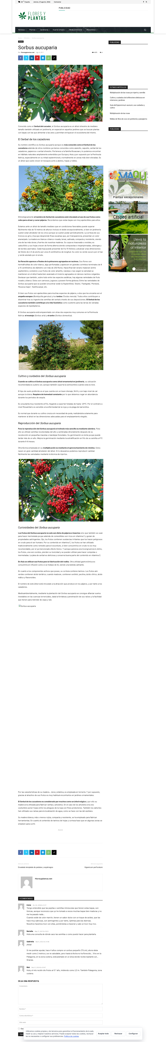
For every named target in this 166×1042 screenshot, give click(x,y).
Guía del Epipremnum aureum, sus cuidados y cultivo (127, 106)
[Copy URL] (54, 57)
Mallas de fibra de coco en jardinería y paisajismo (128, 119)
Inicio (20, 38)
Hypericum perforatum (94, 867)
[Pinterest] (37, 57)
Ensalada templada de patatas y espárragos (35, 867)
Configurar (133, 1033)
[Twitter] (146, 1)
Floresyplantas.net (27, 52)
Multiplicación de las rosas (120, 113)
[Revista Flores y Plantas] (35, 15)
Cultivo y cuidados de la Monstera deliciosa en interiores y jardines (127, 99)
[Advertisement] (103, 18)
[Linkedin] (31, 57)
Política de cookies (71, 1036)
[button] (145, 30)
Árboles (27, 38)
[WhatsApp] (48, 57)
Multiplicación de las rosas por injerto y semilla (127, 93)
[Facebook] (143, 1)
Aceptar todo (103, 1033)
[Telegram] (42, 57)
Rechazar (118, 1033)
